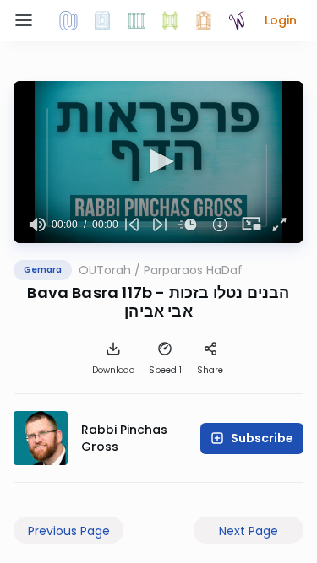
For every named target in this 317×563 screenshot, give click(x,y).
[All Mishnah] (102, 20)
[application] (158, 162)
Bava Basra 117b (89, 292)
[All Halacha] (136, 20)
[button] (281, 20)
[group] (38, 224)
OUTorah (105, 270)
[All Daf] (203, 20)
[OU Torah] (68, 20)
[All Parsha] (169, 20)
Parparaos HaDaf (193, 270)
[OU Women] (237, 20)
